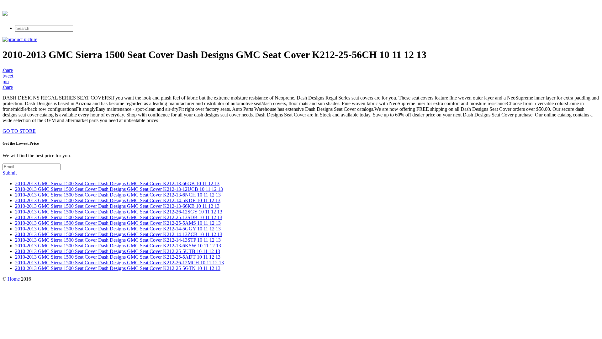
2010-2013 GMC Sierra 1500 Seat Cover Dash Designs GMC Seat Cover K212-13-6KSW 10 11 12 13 (118, 245)
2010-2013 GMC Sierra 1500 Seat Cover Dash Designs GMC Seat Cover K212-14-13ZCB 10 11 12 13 (118, 234)
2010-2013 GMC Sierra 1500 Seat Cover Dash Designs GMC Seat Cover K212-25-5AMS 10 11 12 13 (118, 223)
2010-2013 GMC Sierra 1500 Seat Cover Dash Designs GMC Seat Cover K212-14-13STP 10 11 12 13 (118, 240)
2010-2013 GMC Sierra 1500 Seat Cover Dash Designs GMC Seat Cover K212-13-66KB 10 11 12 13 (117, 206)
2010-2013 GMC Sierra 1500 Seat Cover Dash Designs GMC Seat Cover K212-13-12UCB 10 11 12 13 (119, 189)
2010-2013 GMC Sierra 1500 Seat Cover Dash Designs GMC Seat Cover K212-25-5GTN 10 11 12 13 (117, 268)
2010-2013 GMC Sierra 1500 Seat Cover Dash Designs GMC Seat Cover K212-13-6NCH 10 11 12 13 (118, 194)
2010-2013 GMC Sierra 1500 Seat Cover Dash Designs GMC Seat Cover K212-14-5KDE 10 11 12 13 (117, 200)
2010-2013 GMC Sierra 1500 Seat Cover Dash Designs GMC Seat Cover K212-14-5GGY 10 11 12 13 (118, 228)
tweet (8, 75)
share (8, 70)
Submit (10, 172)
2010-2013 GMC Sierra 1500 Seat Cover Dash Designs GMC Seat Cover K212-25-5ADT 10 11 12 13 (117, 257)
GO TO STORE (19, 131)
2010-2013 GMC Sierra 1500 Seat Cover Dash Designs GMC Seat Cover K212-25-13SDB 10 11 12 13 (118, 217)
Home (14, 279)
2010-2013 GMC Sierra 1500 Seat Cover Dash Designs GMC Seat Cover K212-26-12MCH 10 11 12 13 (119, 262)
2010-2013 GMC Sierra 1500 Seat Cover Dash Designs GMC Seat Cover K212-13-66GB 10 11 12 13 (117, 183)
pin (6, 81)
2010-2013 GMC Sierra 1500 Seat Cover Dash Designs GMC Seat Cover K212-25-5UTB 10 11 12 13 (117, 251)
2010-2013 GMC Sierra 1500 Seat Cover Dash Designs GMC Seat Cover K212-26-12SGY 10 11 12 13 (118, 211)
